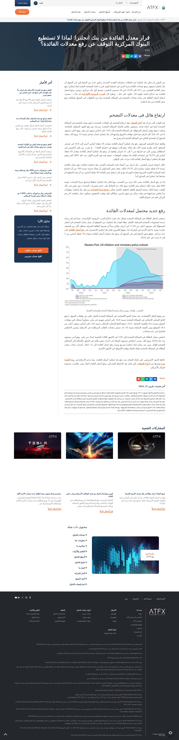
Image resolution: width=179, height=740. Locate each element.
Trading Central (34, 621)
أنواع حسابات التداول (83, 610)
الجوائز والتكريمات (136, 625)
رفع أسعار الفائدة (77, 229)
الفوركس (113, 614)
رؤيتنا (140, 614)
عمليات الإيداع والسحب (84, 621)
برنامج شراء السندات (100, 189)
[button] (140, 56)
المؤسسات (133, 2)
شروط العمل (148, 599)
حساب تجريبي (86, 614)
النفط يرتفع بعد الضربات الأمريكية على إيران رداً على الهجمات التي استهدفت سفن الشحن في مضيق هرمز (34, 92)
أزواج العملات (143, 363)
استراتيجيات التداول (59, 614)
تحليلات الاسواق (153, 20)
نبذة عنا (139, 610)
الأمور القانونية (160, 599)
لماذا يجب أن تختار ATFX (134, 617)
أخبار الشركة (138, 632)
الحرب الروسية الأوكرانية (93, 94)
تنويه (126, 599)
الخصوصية (135, 599)
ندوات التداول (35, 617)
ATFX (163, 20)
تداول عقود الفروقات (121, 12)
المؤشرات (113, 617)
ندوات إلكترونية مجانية (33, 614)
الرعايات (139, 628)
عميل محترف (87, 617)
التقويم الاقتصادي (60, 621)
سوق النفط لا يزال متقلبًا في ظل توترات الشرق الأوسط (145, 494)
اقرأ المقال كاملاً (40, 110)
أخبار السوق (142, 20)
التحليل (63, 610)
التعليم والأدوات (34, 610)
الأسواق (113, 610)
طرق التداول (112, 630)
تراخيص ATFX (137, 621)
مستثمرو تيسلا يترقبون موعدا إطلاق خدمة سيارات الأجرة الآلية (39, 494)
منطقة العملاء (23, 3)
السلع (114, 621)
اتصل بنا (119, 2)
